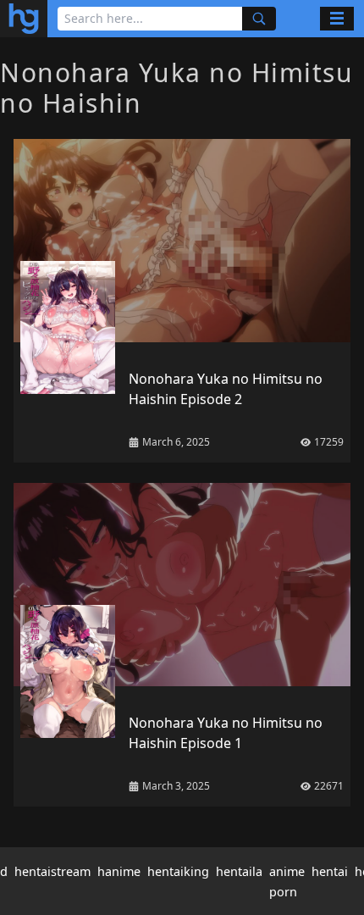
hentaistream (52, 871)
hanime (119, 871)
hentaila (239, 871)
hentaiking (178, 871)
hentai (330, 871)
